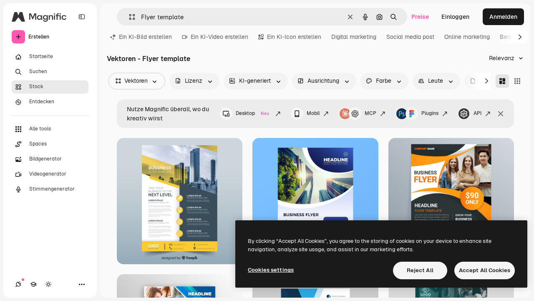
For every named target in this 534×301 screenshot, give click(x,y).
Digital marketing (353, 37)
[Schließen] (500, 113)
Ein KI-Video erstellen (219, 37)
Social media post (410, 37)
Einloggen (455, 16)
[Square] (517, 81)
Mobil (313, 113)
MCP (370, 113)
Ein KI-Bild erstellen (145, 37)
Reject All (420, 270)
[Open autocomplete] (128, 17)
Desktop (252, 113)
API (477, 113)
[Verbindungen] (18, 284)
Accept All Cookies (484, 270)
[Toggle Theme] (48, 284)
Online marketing (467, 37)
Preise (420, 16)
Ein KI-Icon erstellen (294, 37)
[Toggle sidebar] (81, 16)
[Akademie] (33, 284)
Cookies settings (271, 269)
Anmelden (503, 16)
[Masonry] (502, 81)
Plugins (429, 113)
